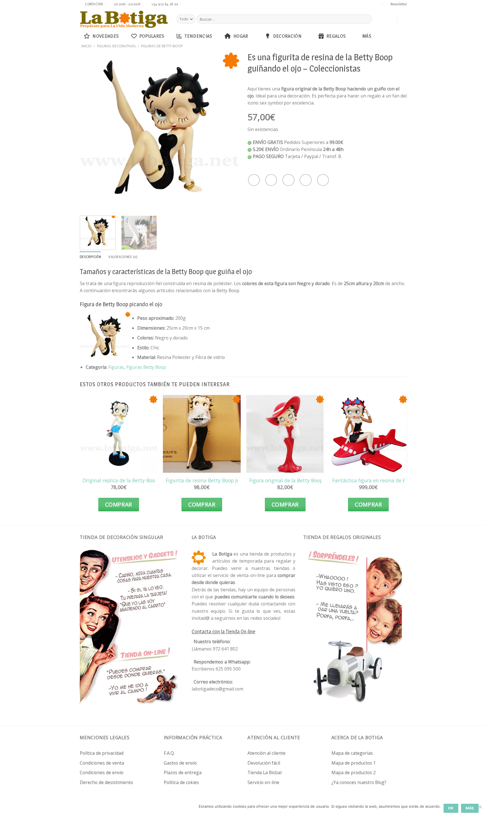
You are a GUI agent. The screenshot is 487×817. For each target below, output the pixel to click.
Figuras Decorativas (116, 45)
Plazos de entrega (183, 772)
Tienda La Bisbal (264, 772)
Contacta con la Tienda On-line (223, 631)
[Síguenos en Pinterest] (367, 5)
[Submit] (366, 19)
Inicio (86, 45)
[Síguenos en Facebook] (340, 5)
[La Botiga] (124, 19)
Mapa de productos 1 (353, 763)
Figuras (116, 367)
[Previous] (90, 131)
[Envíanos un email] (356, 5)
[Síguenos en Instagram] (345, 5)
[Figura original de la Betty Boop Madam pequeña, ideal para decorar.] (285, 434)
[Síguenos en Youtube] (377, 5)
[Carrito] (390, 19)
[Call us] (361, 5)
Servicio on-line (263, 782)
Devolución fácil (263, 763)
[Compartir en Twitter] (271, 180)
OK (451, 808)
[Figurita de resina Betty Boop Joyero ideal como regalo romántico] (202, 434)
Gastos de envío (180, 763)
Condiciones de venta (102, 763)
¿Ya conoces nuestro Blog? (358, 782)
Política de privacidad (101, 753)
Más (366, 36)
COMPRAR (118, 504)
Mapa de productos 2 (353, 772)
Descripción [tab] (90, 257)
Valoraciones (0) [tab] (123, 257)
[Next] (229, 131)
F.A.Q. (169, 753)
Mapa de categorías (352, 753)
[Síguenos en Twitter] (351, 5)
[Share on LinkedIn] (323, 180)
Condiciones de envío (101, 772)
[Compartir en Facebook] (254, 180)
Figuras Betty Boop (146, 367)
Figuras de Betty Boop (162, 45)
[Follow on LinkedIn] (372, 5)
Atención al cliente (266, 753)
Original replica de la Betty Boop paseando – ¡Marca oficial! (151, 480)
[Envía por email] (288, 180)
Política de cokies (181, 782)
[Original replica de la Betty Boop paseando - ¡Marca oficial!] (119, 434)
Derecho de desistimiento (106, 782)
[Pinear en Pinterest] (305, 180)
